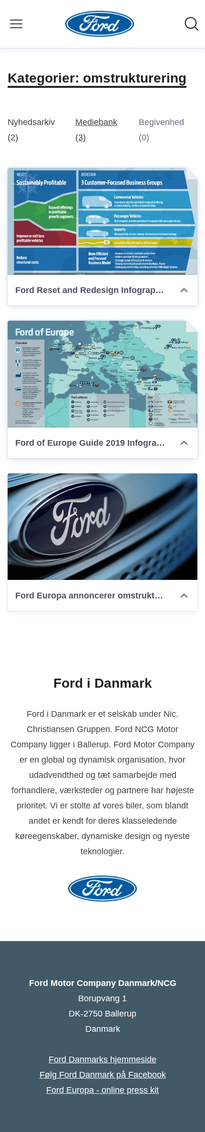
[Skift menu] (16, 24)
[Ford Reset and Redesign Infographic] (102, 221)
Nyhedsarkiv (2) (31, 129)
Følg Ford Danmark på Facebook (103, 1075)
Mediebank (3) (96, 129)
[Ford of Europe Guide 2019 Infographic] (102, 374)
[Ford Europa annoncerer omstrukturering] (102, 526)
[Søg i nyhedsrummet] (191, 23)
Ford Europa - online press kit (102, 1090)
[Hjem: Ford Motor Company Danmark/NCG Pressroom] (100, 24)
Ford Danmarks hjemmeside (102, 1059)
